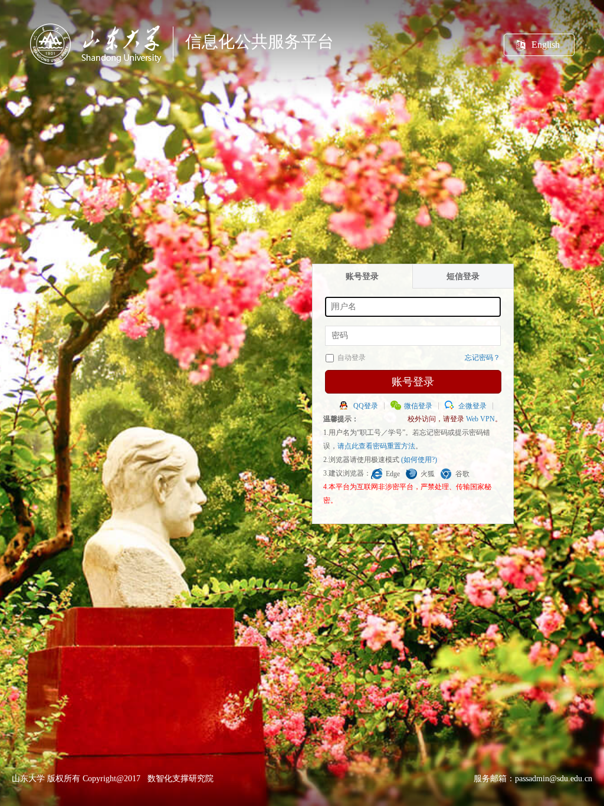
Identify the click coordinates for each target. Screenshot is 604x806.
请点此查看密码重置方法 (376, 446)
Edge (393, 474)
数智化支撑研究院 (180, 778)
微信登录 (418, 406)
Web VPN (480, 419)
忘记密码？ (482, 357)
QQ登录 (365, 406)
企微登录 (472, 406)
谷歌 (462, 474)
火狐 (428, 474)
